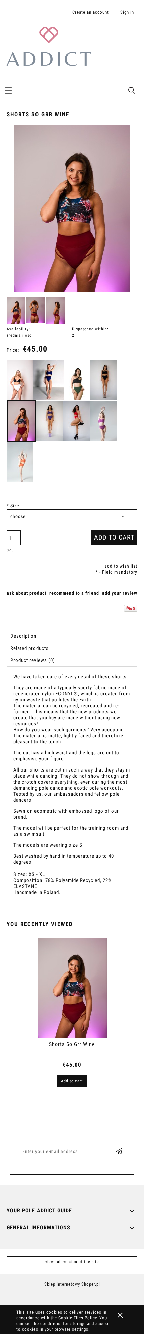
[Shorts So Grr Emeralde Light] (77, 380)
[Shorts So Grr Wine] (21, 421)
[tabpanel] (72, 790)
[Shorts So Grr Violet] (49, 421)
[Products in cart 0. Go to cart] (132, 34)
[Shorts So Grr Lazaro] (103, 380)
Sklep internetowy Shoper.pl (72, 1284)
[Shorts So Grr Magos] (48, 380)
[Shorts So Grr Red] (76, 421)
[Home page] (48, 45)
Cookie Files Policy (77, 1317)
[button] (8, 89)
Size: (14, 505)
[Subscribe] (119, 1151)
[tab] (72, 636)
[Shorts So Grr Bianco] (20, 380)
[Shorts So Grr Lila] (103, 421)
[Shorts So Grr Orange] (20, 462)
